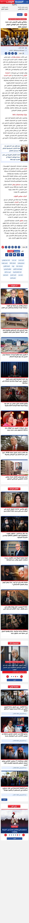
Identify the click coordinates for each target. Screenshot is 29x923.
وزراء (13, 266)
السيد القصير (13, 275)
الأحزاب (16, 202)
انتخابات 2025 (12, 263)
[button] (21, 676)
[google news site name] (22, 254)
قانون (21, 220)
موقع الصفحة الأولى (17, 269)
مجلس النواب (4, 263)
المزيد (14, 680)
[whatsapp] (3, 247)
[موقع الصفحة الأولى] (14, 2)
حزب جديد (14, 260)
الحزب (25, 168)
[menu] (27, 1)
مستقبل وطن (16, 184)
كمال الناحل (22, 48)
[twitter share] (12, 53)
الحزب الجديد (8, 75)
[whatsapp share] (9, 53)
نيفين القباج (13, 278)
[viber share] (6, 53)
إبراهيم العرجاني (7, 269)
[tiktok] (6, 254)
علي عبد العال (8, 272)
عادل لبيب (20, 275)
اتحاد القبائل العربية (17, 272)
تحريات (19, 14)
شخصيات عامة (19, 266)
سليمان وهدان (15, 57)
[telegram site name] (14, 254)
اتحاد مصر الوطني (6, 260)
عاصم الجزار (5, 275)
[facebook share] (16, 53)
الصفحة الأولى (7, 266)
